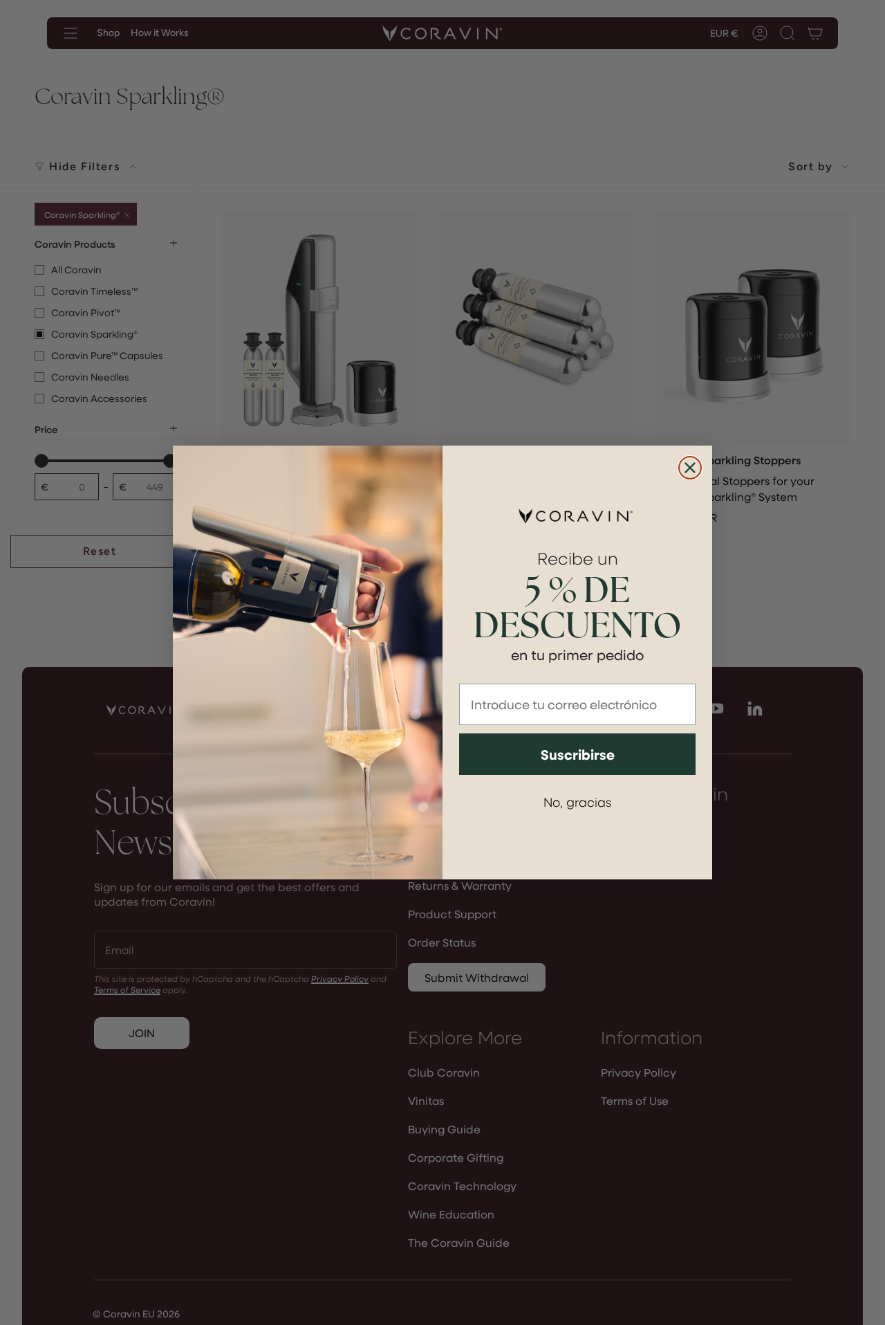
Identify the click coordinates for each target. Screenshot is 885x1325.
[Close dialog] (690, 468)
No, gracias (577, 802)
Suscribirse (578, 754)
